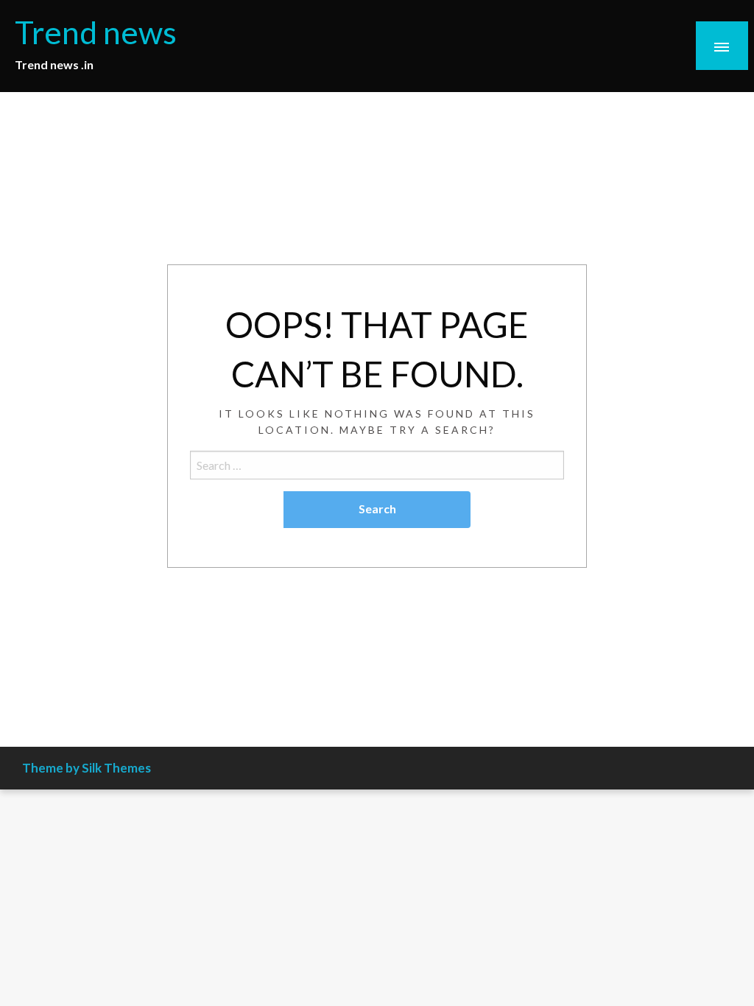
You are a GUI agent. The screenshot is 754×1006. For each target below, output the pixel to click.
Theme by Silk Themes (86, 767)
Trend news (96, 32)
